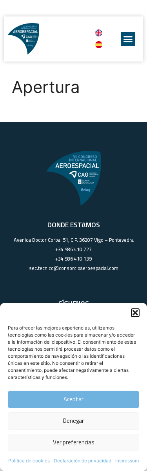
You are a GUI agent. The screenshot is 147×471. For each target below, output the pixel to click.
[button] (135, 313)
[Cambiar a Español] (98, 44)
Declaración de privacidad (82, 461)
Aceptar (73, 399)
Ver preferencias (73, 442)
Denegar (73, 420)
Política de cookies (29, 461)
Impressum (127, 461)
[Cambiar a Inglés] (98, 33)
